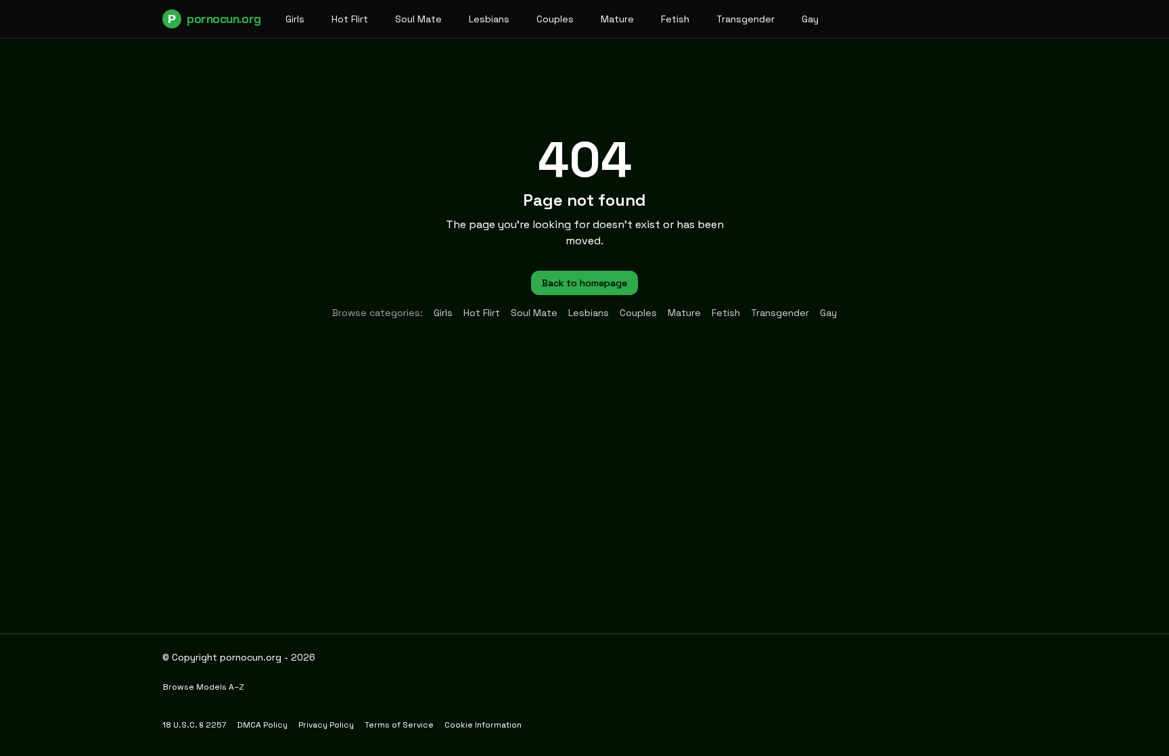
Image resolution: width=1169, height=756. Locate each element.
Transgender (745, 19)
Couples (555, 19)
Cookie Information (483, 724)
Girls (294, 19)
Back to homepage (584, 283)
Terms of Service (399, 724)
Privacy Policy (326, 724)
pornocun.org (214, 19)
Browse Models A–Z (203, 687)
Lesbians (489, 19)
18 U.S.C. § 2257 (194, 724)
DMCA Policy (262, 724)
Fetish (675, 19)
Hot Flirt (349, 19)
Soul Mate (418, 19)
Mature (617, 19)
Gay (810, 19)
